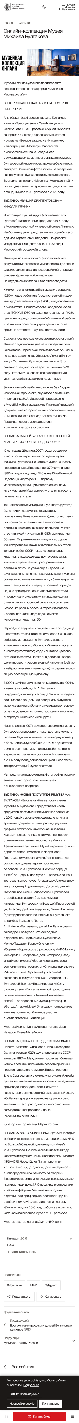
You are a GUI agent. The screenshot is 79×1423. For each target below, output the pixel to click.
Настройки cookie (22, 1403)
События (25, 22)
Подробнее (31, 1385)
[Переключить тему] (44, 7)
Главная (9, 22)
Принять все (50, 1403)
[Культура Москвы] (17, 7)
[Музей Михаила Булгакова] (67, 7)
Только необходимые (24, 1394)
